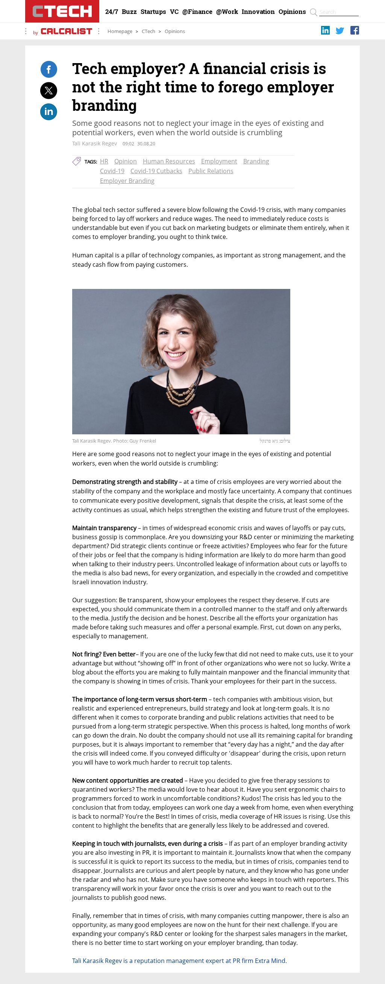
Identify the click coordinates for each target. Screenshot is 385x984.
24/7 (111, 11)
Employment (219, 161)
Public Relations (210, 171)
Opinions (292, 11)
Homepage (120, 31)
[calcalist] (66, 32)
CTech (148, 31)
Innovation (258, 11)
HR (104, 161)
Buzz (129, 11)
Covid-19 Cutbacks (156, 171)
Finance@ (197, 11)
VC (174, 11)
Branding (256, 161)
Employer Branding (127, 181)
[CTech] (62, 11)
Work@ (227, 11)
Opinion (125, 161)
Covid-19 (112, 171)
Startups (153, 11)
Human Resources (169, 161)
